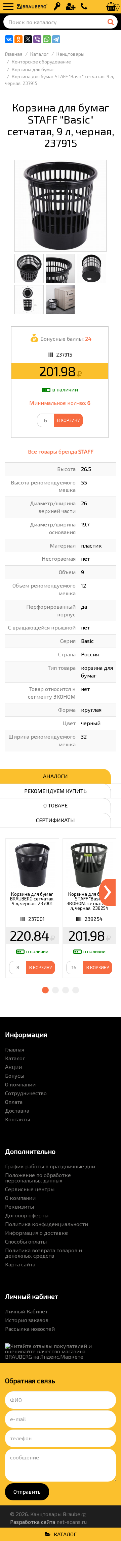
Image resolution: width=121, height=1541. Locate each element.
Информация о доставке (36, 1232)
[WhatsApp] (47, 39)
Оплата (14, 1102)
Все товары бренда (60, 451)
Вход (57, 6)
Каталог (15, 1058)
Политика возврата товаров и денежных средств (43, 1253)
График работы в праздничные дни (50, 1166)
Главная (14, 1049)
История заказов (26, 1320)
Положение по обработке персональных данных (38, 1177)
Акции (13, 1067)
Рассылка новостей (30, 1328)
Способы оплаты (26, 1241)
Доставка (17, 1110)
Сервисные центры (29, 1189)
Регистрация (70, 6)
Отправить (27, 1491)
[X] (28, 39)
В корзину (68, 420)
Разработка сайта (32, 1522)
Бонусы (14, 1075)
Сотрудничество (26, 1093)
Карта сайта (20, 1264)
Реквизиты (19, 1206)
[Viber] (37, 39)
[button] (45, 990)
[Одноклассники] (18, 39)
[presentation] (107, 892)
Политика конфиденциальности (46, 1224)
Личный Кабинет (26, 1311)
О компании (20, 1084)
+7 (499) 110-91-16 (84, 6)
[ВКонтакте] (9, 39)
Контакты (17, 1119)
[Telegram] (56, 39)
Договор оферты (26, 1215)
